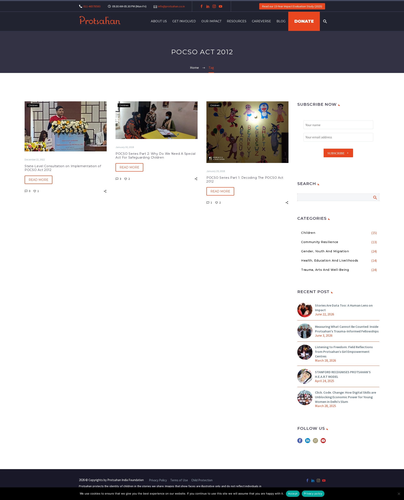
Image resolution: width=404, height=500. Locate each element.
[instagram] (315, 442)
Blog (281, 21)
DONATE (304, 21)
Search (374, 197)
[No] (399, 494)
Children (33, 105)
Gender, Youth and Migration (325, 251)
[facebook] (299, 442)
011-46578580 (91, 6)
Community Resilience (319, 242)
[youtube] (323, 442)
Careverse (261, 21)
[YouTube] (220, 6)
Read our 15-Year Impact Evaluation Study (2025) (292, 6)
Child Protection (202, 480)
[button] (105, 191)
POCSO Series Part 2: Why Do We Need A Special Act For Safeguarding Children (156, 155)
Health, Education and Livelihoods (329, 260)
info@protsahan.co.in (171, 6)
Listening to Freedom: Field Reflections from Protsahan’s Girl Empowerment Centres (344, 351)
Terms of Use (179, 480)
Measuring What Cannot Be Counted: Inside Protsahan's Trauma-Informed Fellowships (347, 328)
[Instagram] (214, 6)
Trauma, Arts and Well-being (325, 270)
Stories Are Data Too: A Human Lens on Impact (344, 307)
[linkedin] (307, 442)
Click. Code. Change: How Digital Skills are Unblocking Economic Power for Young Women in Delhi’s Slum (345, 397)
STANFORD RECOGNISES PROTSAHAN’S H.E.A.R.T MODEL (343, 374)
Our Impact (211, 21)
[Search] (324, 21)
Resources (236, 21)
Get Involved (184, 21)
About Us (159, 21)
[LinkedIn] (208, 6)
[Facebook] (201, 6)
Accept (293, 493)
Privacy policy (313, 493)
